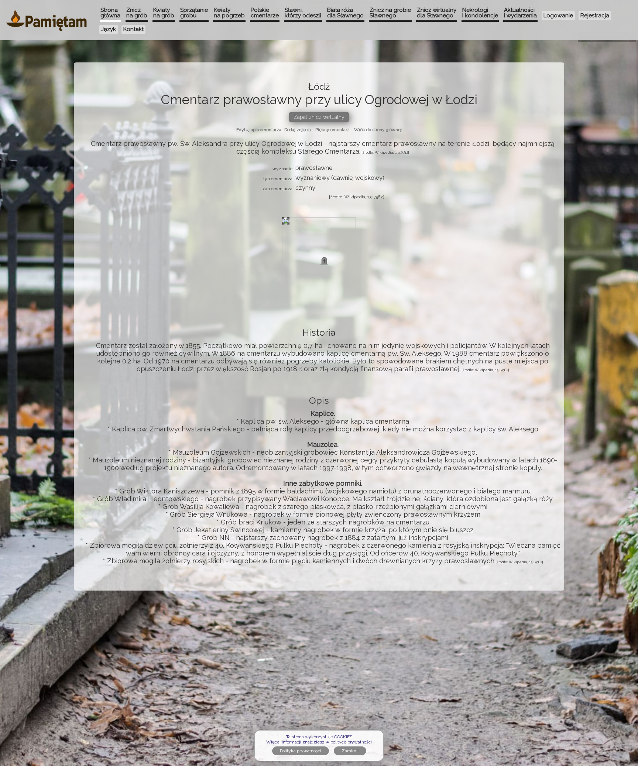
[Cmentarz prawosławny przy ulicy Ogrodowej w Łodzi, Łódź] (324, 260)
